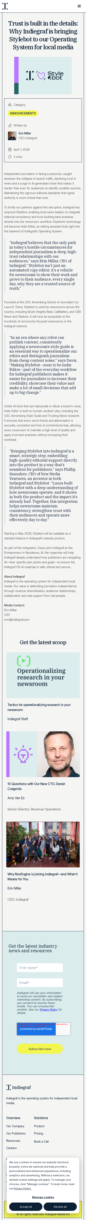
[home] (16, 6)
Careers (11, 1148)
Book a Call (41, 1141)
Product (39, 1126)
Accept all (26, 1206)
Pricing (38, 1133)
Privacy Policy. (22, 1188)
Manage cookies (43, 1197)
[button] (79, 6)
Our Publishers (16, 1133)
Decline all (60, 1206)
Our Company (15, 1126)
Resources (13, 1140)
